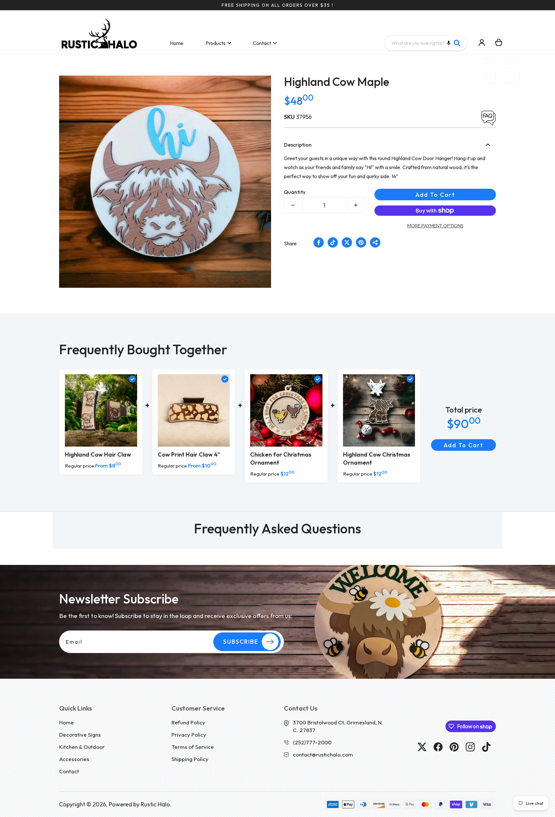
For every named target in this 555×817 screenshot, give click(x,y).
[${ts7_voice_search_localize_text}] (449, 43)
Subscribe (240, 641)
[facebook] (438, 747)
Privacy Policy (189, 734)
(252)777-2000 (312, 742)
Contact (69, 771)
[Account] (482, 42)
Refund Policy (188, 722)
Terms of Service (193, 746)
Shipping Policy (190, 759)
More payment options (435, 225)
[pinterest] (454, 747)
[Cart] (499, 42)
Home (66, 722)
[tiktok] (486, 747)
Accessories (74, 759)
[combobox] (426, 43)
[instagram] (470, 747)
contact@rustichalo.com (323, 754)
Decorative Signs (80, 734)
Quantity (294, 192)
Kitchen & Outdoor (82, 746)
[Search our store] (457, 43)
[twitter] (422, 747)
